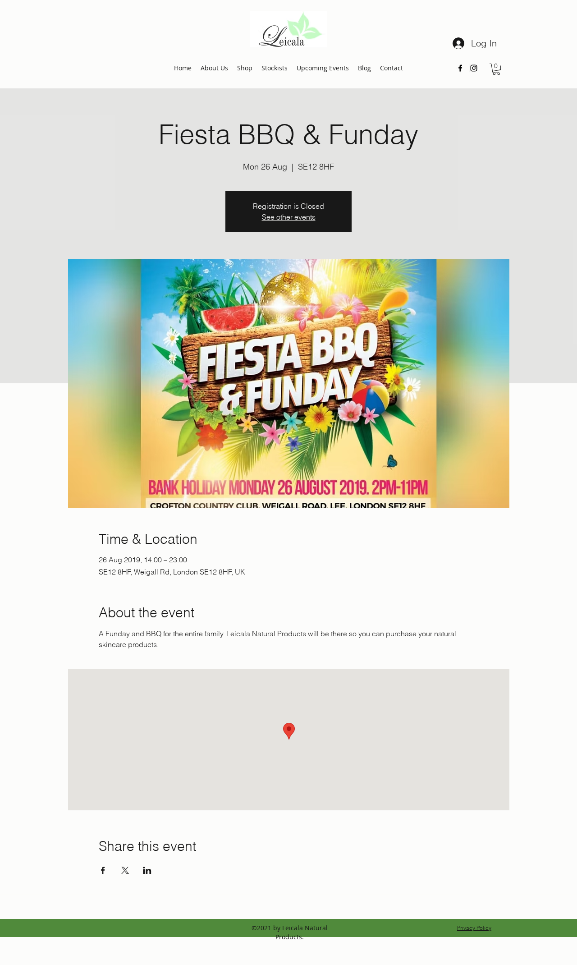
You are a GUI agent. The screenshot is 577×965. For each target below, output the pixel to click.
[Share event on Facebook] (103, 870)
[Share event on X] (125, 870)
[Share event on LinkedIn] (147, 870)
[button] (496, 69)
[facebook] (460, 68)
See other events (289, 216)
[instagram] (473, 68)
